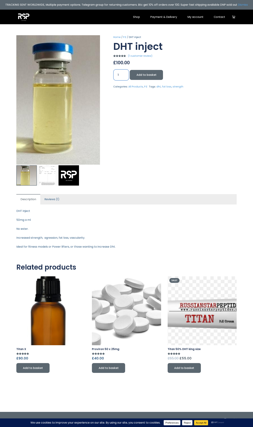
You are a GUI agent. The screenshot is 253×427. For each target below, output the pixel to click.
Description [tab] (28, 199)
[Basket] (234, 17)
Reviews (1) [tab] (51, 199)
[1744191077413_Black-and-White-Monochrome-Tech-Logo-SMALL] (23, 17)
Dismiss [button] (243, 5)
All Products (135, 86)
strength (178, 86)
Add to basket (146, 75)
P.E (124, 37)
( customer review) (140, 56)
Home (117, 37)
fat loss (166, 86)
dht (158, 86)
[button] (94, 40)
